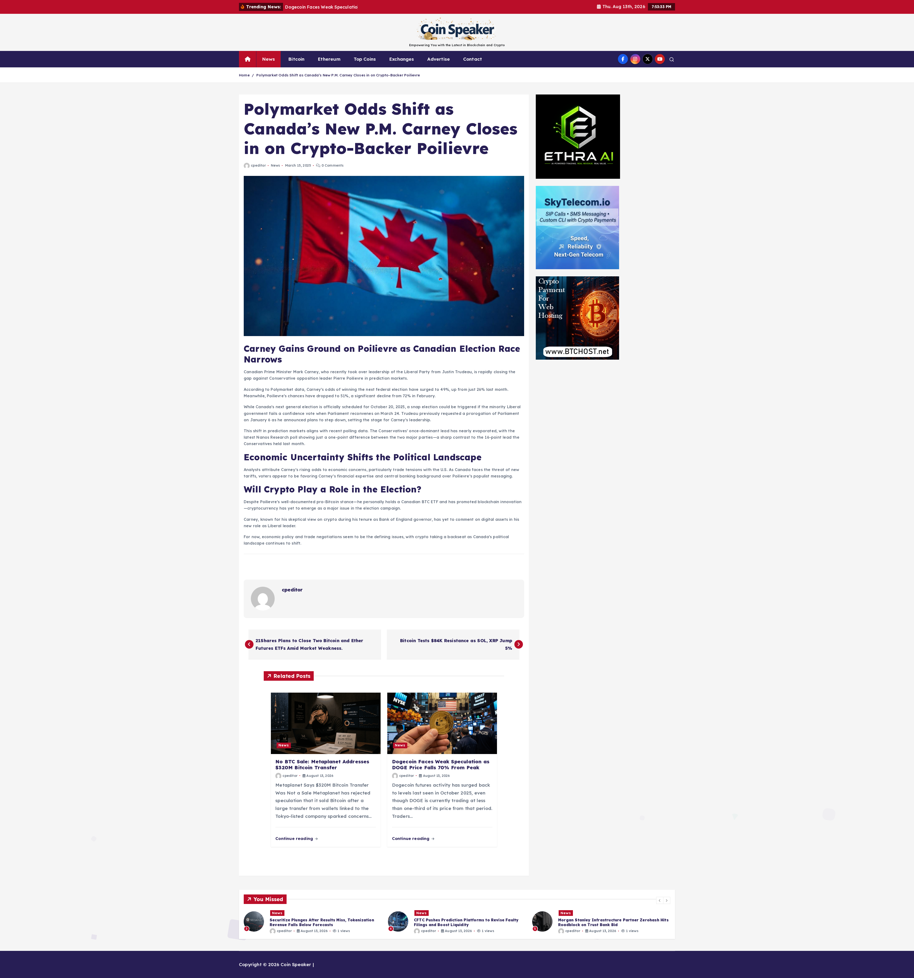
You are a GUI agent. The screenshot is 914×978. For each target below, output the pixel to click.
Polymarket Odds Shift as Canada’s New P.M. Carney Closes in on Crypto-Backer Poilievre (338, 75)
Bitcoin (296, 59)
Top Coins (365, 59)
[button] (659, 900)
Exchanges (401, 59)
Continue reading (294, 838)
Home (244, 75)
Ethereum (329, 59)
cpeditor (258, 165)
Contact (472, 59)
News (268, 59)
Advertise (438, 59)
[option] (313, 921)
